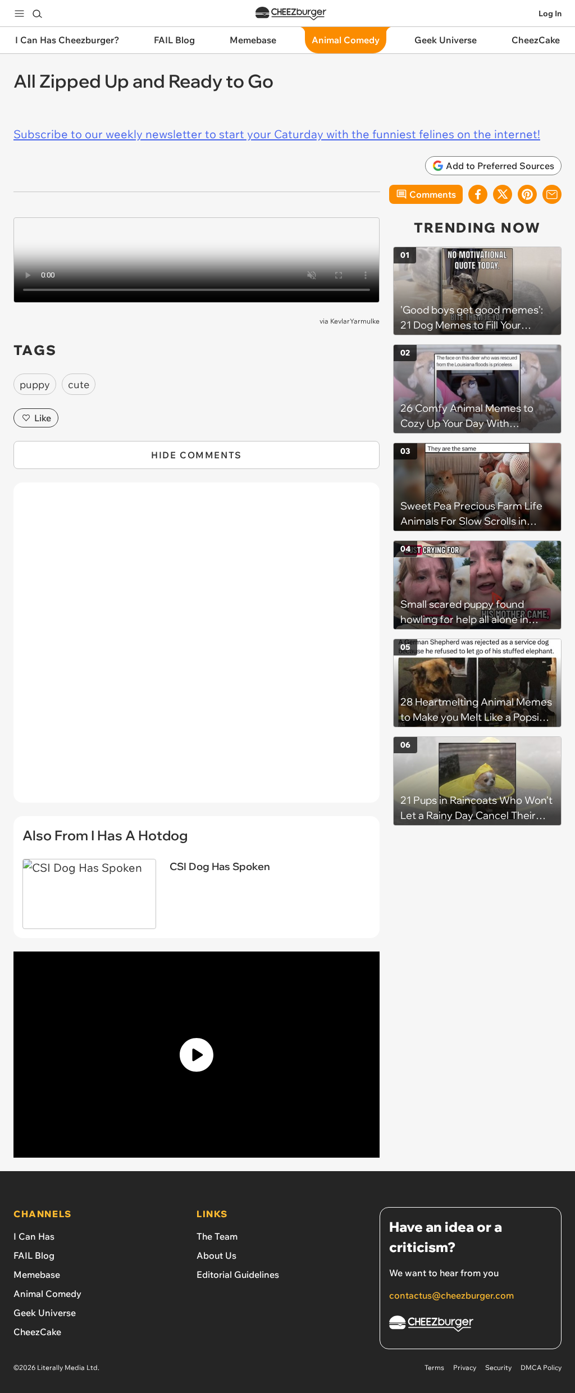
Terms (434, 1367)
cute (78, 384)
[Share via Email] (552, 194)
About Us (216, 1255)
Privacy (464, 1367)
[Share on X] (502, 194)
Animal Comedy (47, 1293)
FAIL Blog (33, 1255)
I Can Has (33, 1236)
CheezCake (37, 1331)
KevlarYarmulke (355, 321)
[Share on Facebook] (477, 194)
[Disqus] (196, 648)
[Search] (37, 13)
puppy (35, 384)
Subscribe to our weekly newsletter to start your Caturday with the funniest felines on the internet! (276, 134)
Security (498, 1367)
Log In (550, 13)
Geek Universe (44, 1312)
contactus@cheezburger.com (451, 1295)
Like (42, 418)
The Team (217, 1236)
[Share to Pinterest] (527, 194)
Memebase (36, 1274)
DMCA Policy (541, 1367)
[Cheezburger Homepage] (290, 14)
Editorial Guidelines (238, 1274)
